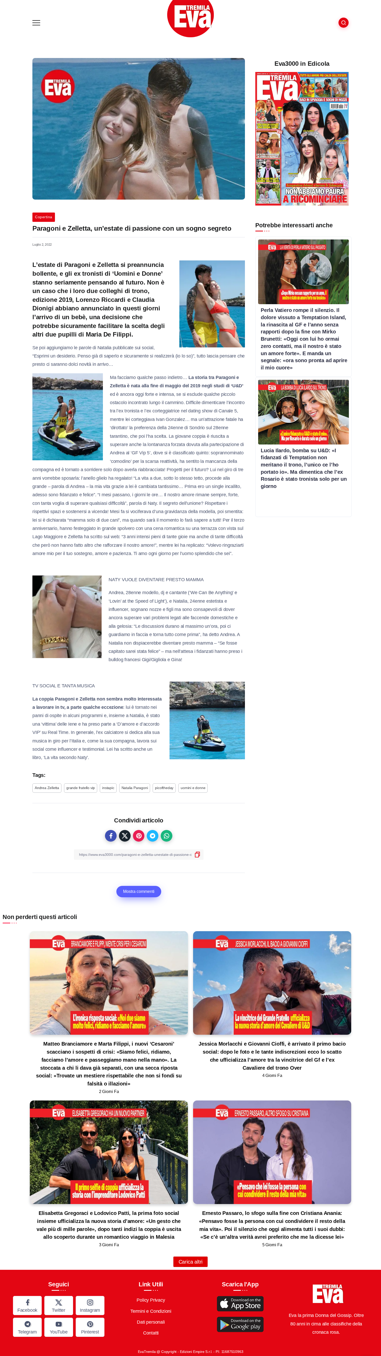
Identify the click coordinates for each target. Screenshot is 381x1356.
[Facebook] (27, 1305)
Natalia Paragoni (135, 788)
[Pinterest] (90, 1327)
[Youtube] (59, 1327)
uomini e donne (193, 788)
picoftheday (164, 788)
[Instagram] (90, 1305)
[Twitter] (59, 1305)
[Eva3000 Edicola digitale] (302, 138)
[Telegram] (27, 1327)
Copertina (43, 217)
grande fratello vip (80, 788)
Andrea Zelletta (47, 788)
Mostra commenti (138, 891)
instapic (108, 788)
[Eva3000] (190, 18)
